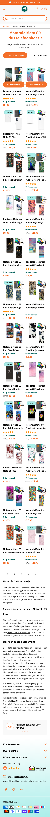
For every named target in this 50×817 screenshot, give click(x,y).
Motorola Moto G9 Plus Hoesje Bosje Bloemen (35, 222)
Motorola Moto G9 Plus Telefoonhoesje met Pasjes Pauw (36, 180)
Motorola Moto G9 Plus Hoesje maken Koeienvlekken (35, 350)
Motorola (22, 26)
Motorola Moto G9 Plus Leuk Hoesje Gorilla (12, 389)
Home (7, 26)
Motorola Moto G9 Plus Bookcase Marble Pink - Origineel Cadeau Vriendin (35, 556)
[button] (4, 9)
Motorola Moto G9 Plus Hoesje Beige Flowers (12, 307)
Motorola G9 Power (11, 704)
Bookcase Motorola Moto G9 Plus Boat (35, 263)
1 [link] (7, 574)
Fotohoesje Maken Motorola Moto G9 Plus (12, 94)
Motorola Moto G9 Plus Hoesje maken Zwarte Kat (12, 265)
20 (35, 574)
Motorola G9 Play (32, 704)
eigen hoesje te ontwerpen (18, 632)
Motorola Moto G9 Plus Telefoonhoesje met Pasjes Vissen (13, 428)
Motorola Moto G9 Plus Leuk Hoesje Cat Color (36, 428)
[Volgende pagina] (42, 574)
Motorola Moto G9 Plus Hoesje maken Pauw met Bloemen (12, 180)
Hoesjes (14, 26)
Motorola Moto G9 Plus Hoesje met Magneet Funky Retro (35, 515)
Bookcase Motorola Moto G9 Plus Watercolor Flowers (13, 471)
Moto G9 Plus (31, 26)
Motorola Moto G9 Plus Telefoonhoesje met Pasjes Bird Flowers (36, 472)
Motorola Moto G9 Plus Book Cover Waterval (12, 513)
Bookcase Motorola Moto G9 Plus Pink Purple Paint (35, 389)
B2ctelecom (14, 802)
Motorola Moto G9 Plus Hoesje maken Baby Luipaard (35, 307)
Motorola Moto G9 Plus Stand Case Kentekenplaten (12, 350)
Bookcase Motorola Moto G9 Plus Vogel (12, 221)
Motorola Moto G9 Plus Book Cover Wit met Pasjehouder (36, 137)
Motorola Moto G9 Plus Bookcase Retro (13, 551)
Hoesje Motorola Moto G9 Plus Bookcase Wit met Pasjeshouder (12, 138)
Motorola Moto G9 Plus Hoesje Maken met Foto (35, 94)
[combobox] (25, 18)
